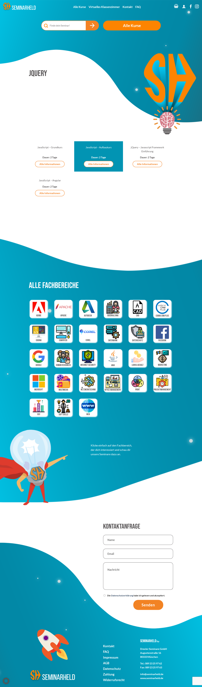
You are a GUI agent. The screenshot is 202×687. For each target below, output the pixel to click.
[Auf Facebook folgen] (191, 7)
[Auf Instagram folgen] (197, 7)
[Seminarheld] (19, 7)
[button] (175, 7)
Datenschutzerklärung (122, 595)
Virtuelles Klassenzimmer (104, 7)
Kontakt (128, 7)
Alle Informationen (49, 164)
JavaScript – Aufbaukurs (99, 147)
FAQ (138, 7)
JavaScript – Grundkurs (49, 147)
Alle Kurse (79, 7)
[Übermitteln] (92, 25)
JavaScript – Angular (50, 180)
